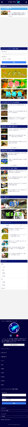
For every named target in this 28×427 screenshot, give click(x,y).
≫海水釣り (3, 376)
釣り (16, 5)
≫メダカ (2, 360)
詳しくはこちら (14, 344)
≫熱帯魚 (2, 368)
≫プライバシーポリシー (5, 348)
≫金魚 (2, 364)
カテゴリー (4, 56)
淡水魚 (3, 282)
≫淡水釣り (3, 380)
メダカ (2, 5)
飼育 (2, 264)
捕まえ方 (20, 5)
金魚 (5, 5)
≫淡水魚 (2, 372)
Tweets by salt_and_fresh (5, 419)
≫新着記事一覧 (4, 356)
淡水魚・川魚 (12, 5)
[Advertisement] (14, 33)
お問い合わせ (25, 5)
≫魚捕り (2, 384)
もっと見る (13, 123)
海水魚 (3, 285)
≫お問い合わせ (4, 352)
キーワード (4, 51)
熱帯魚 (8, 5)
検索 (14, 62)
